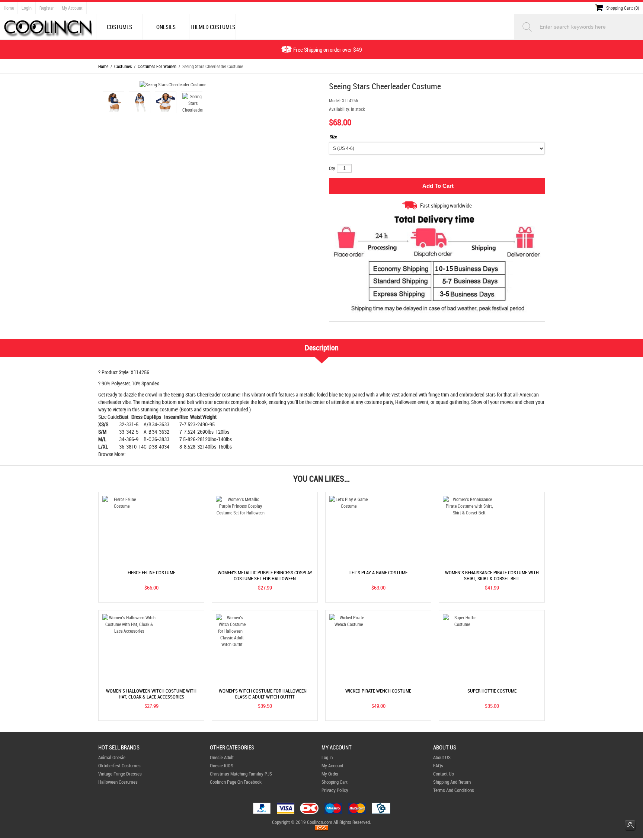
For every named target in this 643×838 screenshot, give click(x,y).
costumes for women (157, 66)
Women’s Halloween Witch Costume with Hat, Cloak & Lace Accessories (151, 693)
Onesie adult (222, 757)
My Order (330, 773)
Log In (327, 757)
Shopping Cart (335, 781)
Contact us (443, 773)
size (333, 136)
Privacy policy (335, 790)
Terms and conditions (453, 790)
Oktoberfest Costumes (119, 765)
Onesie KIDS (221, 765)
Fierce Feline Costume (151, 572)
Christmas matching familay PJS (241, 773)
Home (9, 8)
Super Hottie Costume (491, 690)
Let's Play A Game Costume (378, 572)
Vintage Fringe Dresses (120, 773)
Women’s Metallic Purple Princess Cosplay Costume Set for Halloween (265, 575)
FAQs (438, 765)
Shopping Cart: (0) (622, 8)
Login (27, 8)
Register (46, 8)
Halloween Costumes (118, 781)
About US (442, 757)
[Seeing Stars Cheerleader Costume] (112, 103)
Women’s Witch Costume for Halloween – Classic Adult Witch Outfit (265, 693)
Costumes (123, 66)
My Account (72, 8)
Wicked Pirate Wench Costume (378, 690)
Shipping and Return (452, 781)
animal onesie (111, 757)
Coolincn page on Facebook (236, 781)
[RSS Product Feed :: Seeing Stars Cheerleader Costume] (321, 828)
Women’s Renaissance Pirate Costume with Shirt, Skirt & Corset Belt (492, 575)
